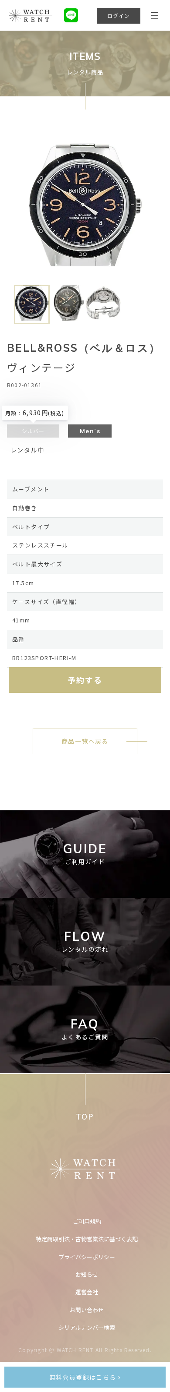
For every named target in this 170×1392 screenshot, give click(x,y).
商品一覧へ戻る (85, 741)
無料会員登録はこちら (83, 1377)
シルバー (33, 431)
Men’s (90, 431)
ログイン (118, 15)
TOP (85, 1116)
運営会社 (86, 1292)
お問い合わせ (87, 1310)
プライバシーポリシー (86, 1257)
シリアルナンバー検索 (86, 1327)
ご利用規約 (87, 1221)
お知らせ (86, 1274)
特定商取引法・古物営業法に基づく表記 (87, 1239)
